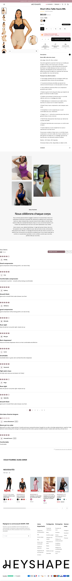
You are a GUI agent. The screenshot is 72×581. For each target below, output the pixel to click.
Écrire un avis (53, 251)
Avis (38, 534)
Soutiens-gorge (49, 535)
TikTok (65, 535)
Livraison (39, 554)
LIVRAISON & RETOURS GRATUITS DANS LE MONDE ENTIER (36, 1)
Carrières (57, 532)
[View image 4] (3, 31)
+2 (12, 499)
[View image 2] (3, 18)
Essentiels (48, 553)
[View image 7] (3, 52)
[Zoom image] (36, 51)
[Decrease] (42, 39)
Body (47, 532)
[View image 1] (3, 11)
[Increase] (48, 39)
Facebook (66, 533)
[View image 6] (3, 45)
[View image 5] (3, 38)
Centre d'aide (40, 537)
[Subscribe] (29, 536)
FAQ (38, 539)
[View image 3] (3, 24)
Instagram (66, 530)
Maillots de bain (50, 551)
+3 (66, 499)
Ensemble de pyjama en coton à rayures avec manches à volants (49, 497)
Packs (47, 548)
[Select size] (12, 490)
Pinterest (66, 538)
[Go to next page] (45, 410)
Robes (47, 545)
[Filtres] (67, 252)
